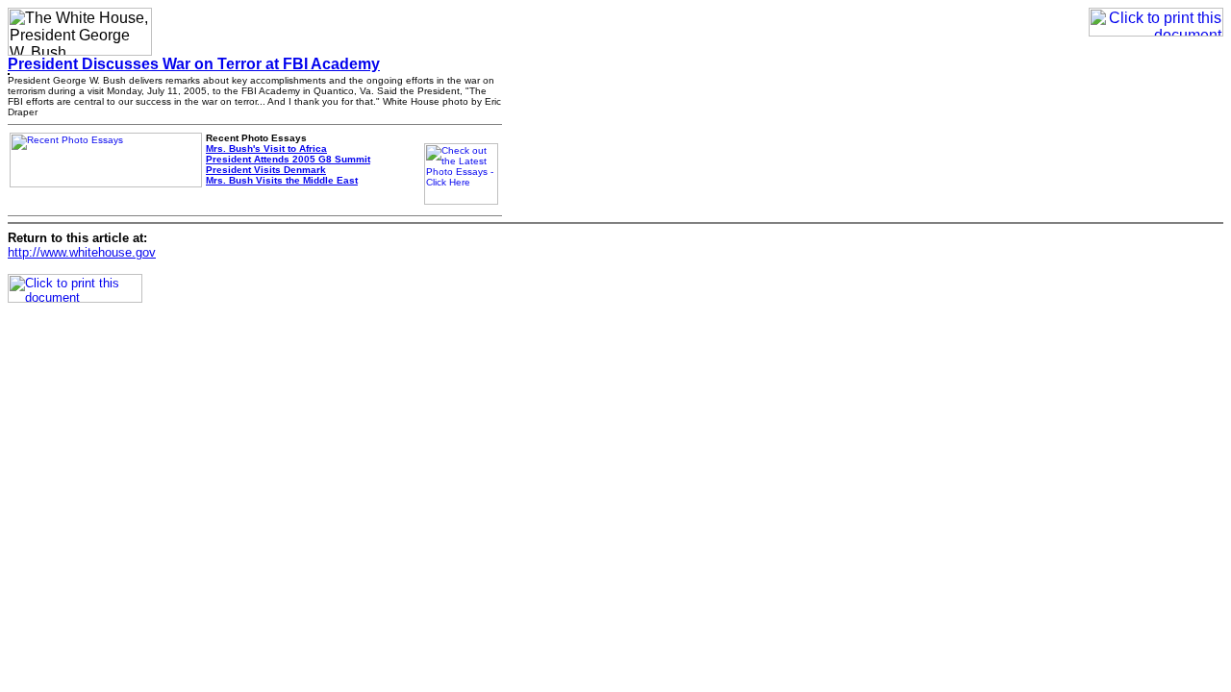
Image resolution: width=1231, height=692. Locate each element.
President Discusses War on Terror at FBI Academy (194, 64)
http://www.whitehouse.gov (82, 252)
